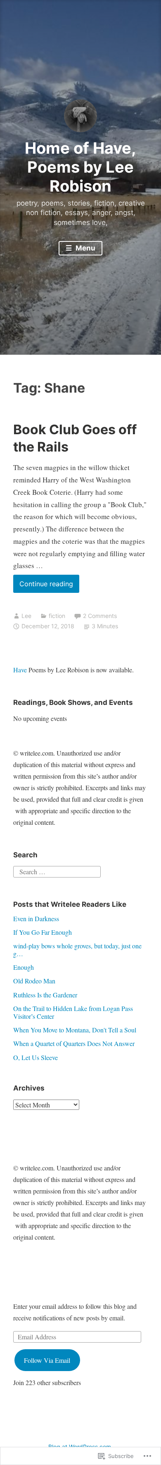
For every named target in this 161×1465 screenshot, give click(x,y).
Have (20, 669)
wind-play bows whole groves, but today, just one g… (77, 949)
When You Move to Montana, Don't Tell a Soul (74, 1029)
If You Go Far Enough (42, 932)
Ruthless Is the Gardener (45, 994)
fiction (57, 615)
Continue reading (43, 586)
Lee (26, 615)
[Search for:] (57, 870)
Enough (23, 967)
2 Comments (100, 615)
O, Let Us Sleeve (35, 1057)
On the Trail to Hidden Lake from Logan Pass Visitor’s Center (73, 1012)
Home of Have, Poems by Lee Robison (80, 166)
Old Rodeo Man (34, 980)
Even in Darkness (36, 918)
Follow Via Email (47, 1360)
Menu (84, 248)
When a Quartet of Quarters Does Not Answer (74, 1043)
